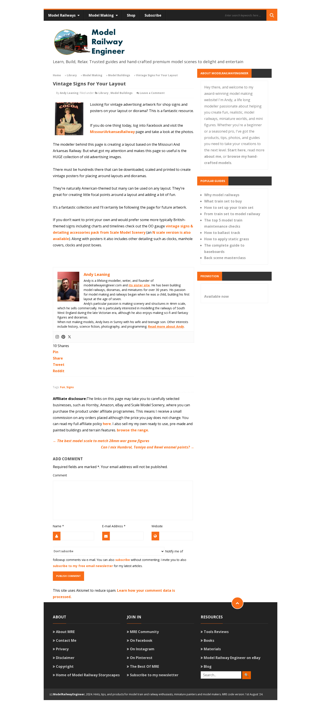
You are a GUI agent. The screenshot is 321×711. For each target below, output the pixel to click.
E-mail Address (113, 526)
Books (209, 640)
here (107, 423)
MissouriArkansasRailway (112, 131)
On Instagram (142, 649)
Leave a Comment (152, 93)
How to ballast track (222, 232)
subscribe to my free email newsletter (83, 566)
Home (57, 75)
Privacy (62, 649)
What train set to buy (223, 201)
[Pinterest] (63, 337)
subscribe (122, 560)
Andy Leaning (69, 93)
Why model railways (221, 194)
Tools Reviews (216, 631)
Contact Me (66, 640)
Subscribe (153, 15)
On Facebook (141, 640)
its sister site (139, 285)
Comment (60, 475)
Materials (212, 649)
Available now (216, 296)
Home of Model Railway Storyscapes (88, 675)
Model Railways (62, 15)
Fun (62, 387)
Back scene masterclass (225, 257)
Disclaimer (65, 657)
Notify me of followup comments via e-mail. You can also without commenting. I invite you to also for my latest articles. (119, 558)
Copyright (65, 666)
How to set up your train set (229, 207)
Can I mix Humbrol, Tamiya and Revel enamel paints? (147, 447)
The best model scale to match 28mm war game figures (101, 440)
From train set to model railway (232, 213)
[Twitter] (69, 337)
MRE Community (144, 631)
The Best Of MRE (144, 666)
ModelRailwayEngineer (69, 694)
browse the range (132, 430)
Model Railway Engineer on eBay (232, 657)
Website (157, 526)
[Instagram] (57, 337)
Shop (131, 15)
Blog (208, 666)
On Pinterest (141, 657)
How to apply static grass (226, 239)
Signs (70, 387)
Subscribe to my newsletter (154, 675)
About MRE (65, 631)
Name (58, 526)
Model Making (102, 15)
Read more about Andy (166, 326)
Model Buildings (119, 75)
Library (72, 75)
